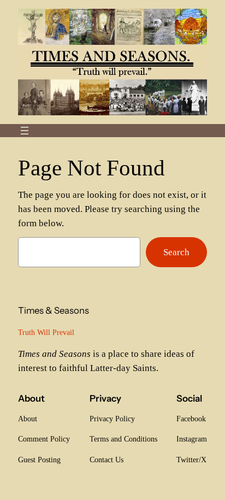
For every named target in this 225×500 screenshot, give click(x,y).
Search (176, 252)
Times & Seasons (53, 310)
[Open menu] (24, 130)
